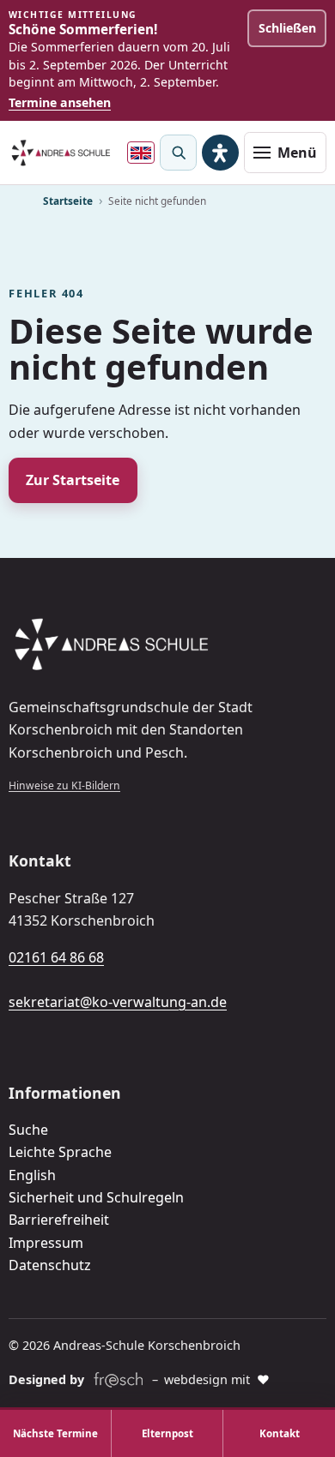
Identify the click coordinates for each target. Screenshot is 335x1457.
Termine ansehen (60, 102)
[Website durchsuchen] (178, 153)
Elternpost (167, 1433)
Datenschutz (50, 1265)
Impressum (46, 1242)
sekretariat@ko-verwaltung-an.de (118, 1001)
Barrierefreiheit (59, 1219)
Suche (28, 1129)
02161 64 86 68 (56, 957)
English (32, 1175)
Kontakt (279, 1433)
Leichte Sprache (60, 1151)
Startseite (68, 200)
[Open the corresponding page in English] (141, 152)
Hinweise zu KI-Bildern (64, 785)
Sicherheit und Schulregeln (96, 1197)
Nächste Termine (55, 1433)
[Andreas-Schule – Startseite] (61, 153)
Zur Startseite (72, 480)
